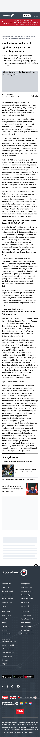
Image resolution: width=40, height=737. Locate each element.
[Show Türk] (26, 703)
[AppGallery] (29, 677)
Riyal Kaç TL (6, 630)
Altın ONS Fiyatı (26, 606)
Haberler (14, 36)
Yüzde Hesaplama (27, 634)
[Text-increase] (32, 95)
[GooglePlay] (18, 677)
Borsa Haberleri (7, 595)
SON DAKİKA (5, 22)
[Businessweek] (10, 703)
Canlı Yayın (6, 587)
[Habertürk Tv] (13, 697)
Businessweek (6, 584)
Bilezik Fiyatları (26, 623)
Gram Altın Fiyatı (27, 587)
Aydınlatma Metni (8, 653)
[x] (3, 686)
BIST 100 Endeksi (26, 626)
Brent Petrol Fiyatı (27, 619)
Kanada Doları (6, 634)
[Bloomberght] (8, 15)
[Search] (34, 15)
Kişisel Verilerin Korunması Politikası (9, 640)
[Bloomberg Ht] (30, 697)
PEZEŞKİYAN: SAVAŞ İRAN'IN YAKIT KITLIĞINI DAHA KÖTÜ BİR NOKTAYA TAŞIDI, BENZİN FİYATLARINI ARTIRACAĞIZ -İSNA (26, 22)
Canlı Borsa (25, 611)
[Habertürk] (5, 697)
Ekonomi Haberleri (8, 591)
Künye (4, 606)
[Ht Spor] (20, 697)
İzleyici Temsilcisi (8, 645)
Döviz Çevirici (6, 615)
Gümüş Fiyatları (26, 615)
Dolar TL (4, 619)
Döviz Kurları (6, 611)
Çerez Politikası (7, 656)
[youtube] (18, 686)
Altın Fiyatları (25, 584)
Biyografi (5, 660)
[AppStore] (7, 677)
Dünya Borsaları (7, 599)
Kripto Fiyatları (7, 602)
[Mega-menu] (37, 15)
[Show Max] (30, 703)
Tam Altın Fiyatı (26, 595)
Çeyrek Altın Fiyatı (27, 591)
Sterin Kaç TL (6, 626)
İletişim (4, 664)
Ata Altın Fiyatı (26, 602)
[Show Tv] (21, 703)
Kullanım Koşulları (8, 649)
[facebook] (7, 686)
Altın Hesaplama (26, 630)
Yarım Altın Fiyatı (27, 599)
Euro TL (4, 623)
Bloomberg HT (6, 36)
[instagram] (12, 686)
